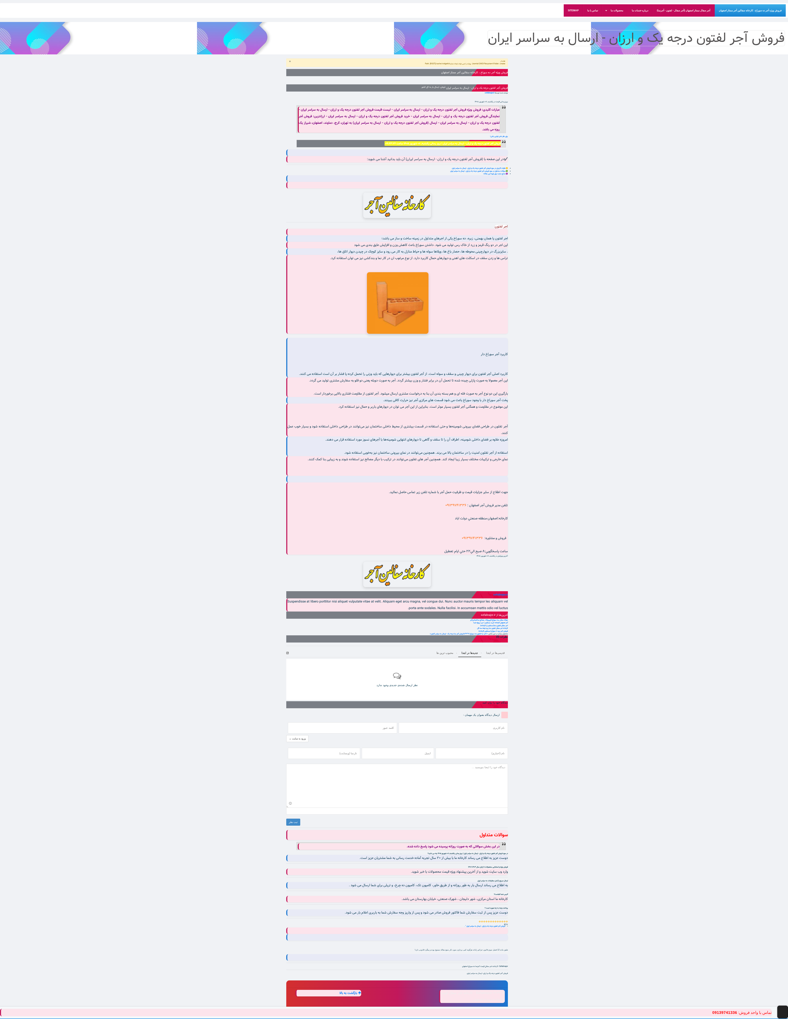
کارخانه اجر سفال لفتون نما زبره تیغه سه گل (492, 628)
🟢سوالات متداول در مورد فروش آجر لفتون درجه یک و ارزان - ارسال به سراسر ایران (479, 171)
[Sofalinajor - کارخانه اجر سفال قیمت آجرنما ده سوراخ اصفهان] (397, 205)
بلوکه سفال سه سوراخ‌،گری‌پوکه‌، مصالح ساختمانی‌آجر (489, 620)
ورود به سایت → (297, 738)
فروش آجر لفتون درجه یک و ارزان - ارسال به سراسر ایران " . (485, 926)
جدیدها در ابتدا (470, 652)
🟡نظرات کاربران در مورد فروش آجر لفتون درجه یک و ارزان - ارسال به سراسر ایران (480, 168)
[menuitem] (750, 10)
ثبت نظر (293, 822)
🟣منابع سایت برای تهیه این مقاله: (495, 173)
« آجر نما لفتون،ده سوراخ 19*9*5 (475, 633)
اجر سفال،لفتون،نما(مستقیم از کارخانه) (494, 625)
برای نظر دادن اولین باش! (499, 136)
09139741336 (724, 1012)
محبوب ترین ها (444, 652)
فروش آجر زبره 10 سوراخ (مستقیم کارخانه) (493, 631)
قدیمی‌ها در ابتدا (495, 652)
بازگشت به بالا (348, 993)
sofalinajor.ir (490, 92)
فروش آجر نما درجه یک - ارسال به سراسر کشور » (447, 633)
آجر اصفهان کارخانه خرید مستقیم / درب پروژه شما (490, 622)
